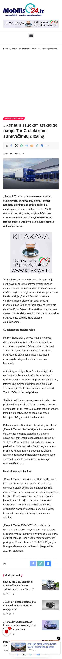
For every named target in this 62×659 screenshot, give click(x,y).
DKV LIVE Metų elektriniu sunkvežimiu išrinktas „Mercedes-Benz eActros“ (18, 585)
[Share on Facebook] (11, 145)
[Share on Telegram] (26, 145)
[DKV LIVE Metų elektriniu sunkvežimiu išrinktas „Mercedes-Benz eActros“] (50, 585)
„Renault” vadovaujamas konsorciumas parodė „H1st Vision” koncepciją (19, 625)
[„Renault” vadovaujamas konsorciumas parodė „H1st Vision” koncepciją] (50, 625)
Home (5, 49)
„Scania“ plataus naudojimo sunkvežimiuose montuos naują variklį (19, 605)
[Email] (31, 145)
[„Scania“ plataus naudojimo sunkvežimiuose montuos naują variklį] (50, 605)
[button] (31, 35)
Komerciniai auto (14, 118)
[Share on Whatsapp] (21, 145)
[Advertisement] (31, 83)
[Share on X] (16, 145)
